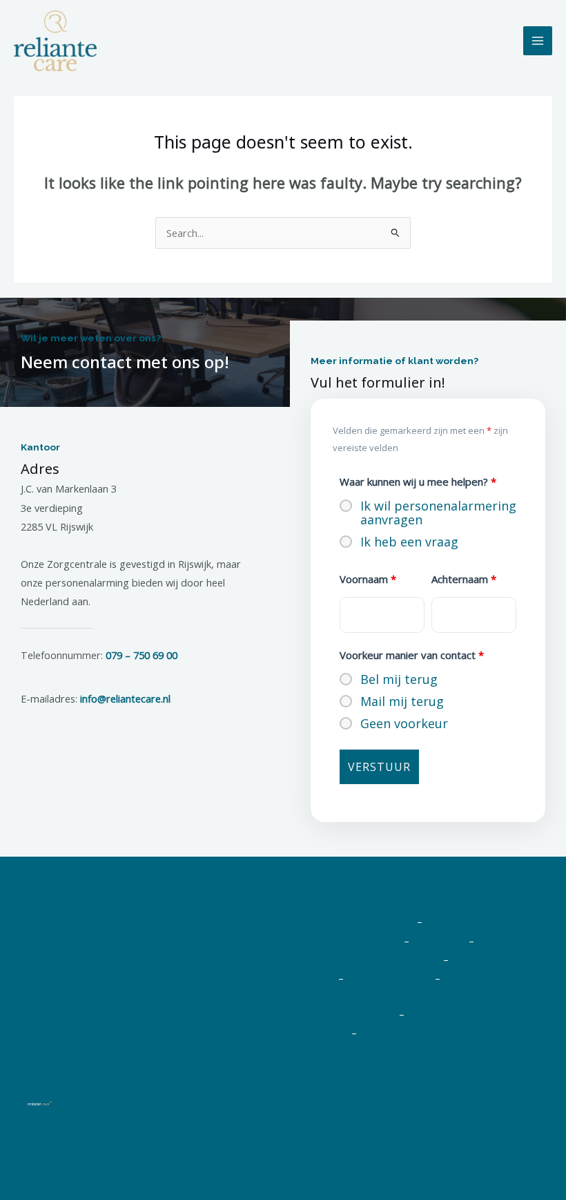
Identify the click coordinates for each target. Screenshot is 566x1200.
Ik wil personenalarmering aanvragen (438, 512)
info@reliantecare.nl (125, 698)
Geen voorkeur (404, 723)
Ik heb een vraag (409, 542)
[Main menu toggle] (537, 40)
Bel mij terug (399, 679)
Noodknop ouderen (369, 921)
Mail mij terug (402, 701)
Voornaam (368, 579)
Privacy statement (449, 1013)
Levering (322, 959)
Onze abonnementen (392, 959)
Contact (461, 977)
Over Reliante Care (389, 977)
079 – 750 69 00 (141, 655)
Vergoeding (439, 940)
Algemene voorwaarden (76, 990)
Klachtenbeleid (393, 1032)
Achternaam (463, 579)
